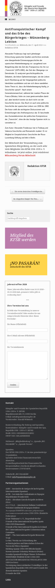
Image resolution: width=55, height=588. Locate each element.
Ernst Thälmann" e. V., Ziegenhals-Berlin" (23, 519)
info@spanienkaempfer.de (24, 477)
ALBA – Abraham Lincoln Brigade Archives (24, 500)
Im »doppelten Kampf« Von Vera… (27, 199)
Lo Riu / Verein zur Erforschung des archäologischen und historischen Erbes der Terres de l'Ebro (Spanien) (25, 543)
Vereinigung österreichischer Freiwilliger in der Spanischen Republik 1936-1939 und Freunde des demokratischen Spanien (27, 568)
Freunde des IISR (13, 573)
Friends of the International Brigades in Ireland (26, 527)
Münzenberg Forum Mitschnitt (20, 155)
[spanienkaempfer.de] (27, 8)
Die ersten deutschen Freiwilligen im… (27, 191)
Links (8, 579)
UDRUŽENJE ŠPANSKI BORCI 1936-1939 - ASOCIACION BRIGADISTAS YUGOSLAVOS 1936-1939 (26, 559)
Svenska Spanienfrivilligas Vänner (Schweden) (26, 554)
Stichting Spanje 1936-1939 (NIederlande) (23, 549)
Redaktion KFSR (11, 48)
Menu (12, 19)
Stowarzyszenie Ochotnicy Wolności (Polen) (24, 551)
